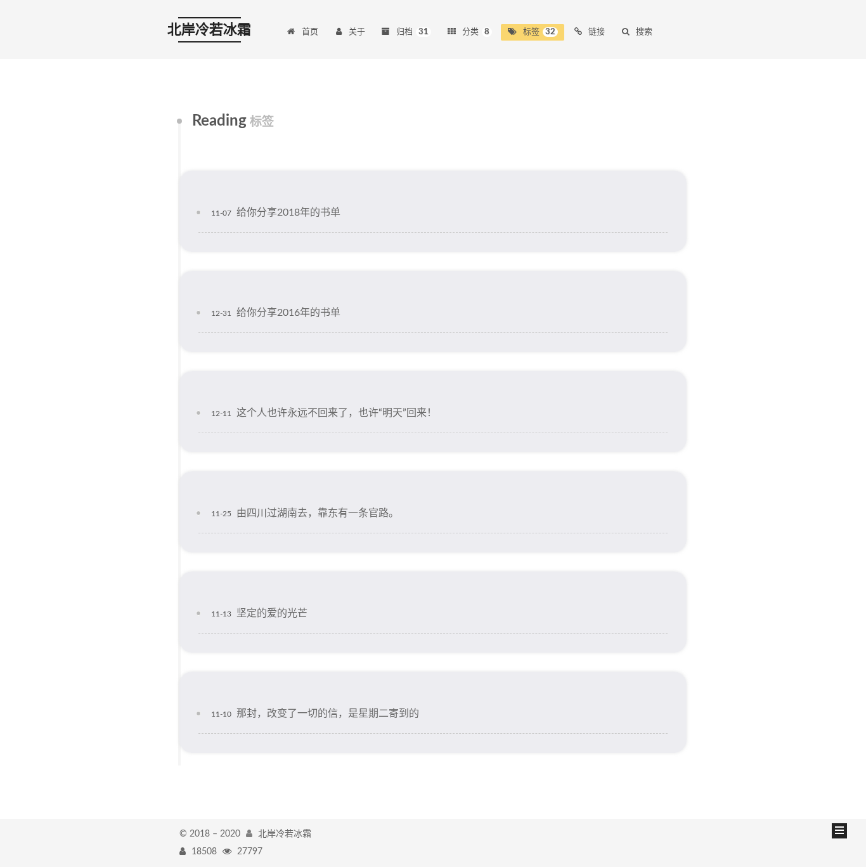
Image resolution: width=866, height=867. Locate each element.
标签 (539, 32)
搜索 (644, 32)
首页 (310, 32)
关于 (357, 32)
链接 (596, 32)
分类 (475, 32)
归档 (412, 32)
